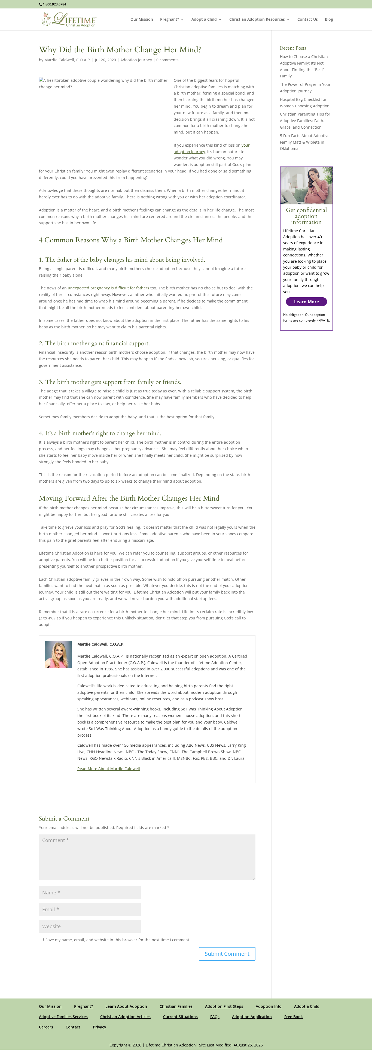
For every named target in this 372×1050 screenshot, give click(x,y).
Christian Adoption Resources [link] (257, 19)
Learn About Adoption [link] (126, 1006)
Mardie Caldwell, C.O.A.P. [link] (67, 59)
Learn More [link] (306, 302)
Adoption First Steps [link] (224, 1006)
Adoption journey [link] (136, 59)
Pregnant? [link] (169, 19)
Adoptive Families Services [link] (63, 1016)
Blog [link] (329, 19)
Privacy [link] (99, 1027)
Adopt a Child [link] (204, 19)
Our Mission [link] (141, 19)
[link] (69, 19)
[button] (227, 954)
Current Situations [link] (180, 1016)
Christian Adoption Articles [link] (125, 1016)
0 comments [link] (167, 59)
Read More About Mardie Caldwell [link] (108, 768)
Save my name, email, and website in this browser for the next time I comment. (117, 939)
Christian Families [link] (176, 1006)
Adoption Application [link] (252, 1016)
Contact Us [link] (307, 19)
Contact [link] (73, 1027)
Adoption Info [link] (269, 1006)
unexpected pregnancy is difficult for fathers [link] (108, 288)
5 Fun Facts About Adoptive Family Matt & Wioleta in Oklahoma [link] (305, 142)
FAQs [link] (214, 1016)
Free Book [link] (293, 1016)
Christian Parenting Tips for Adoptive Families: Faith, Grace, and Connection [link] (305, 120)
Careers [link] (46, 1027)
